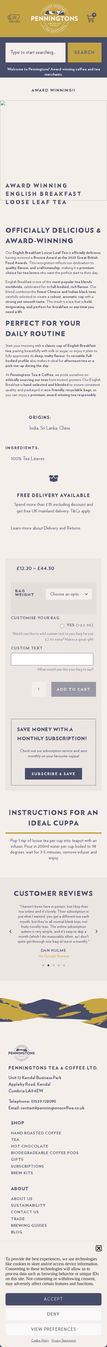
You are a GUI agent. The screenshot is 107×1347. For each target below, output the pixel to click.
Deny (53, 1314)
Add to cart (74, 689)
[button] (99, 1248)
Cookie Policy (40, 1340)
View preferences (53, 1329)
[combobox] (35, 52)
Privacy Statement (64, 1340)
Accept (53, 1299)
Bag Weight (25, 593)
